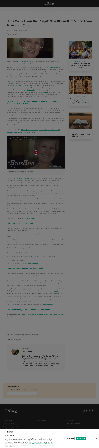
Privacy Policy (40, 443)
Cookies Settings (70, 438)
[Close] (96, 438)
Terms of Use (32, 443)
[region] (49, 438)
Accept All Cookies (81, 438)
